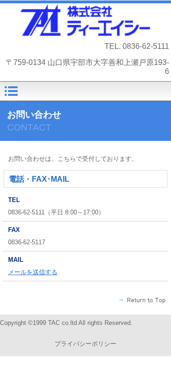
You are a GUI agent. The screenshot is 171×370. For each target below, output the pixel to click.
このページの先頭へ (143, 300)
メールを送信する (32, 272)
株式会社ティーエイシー (86, 20)
